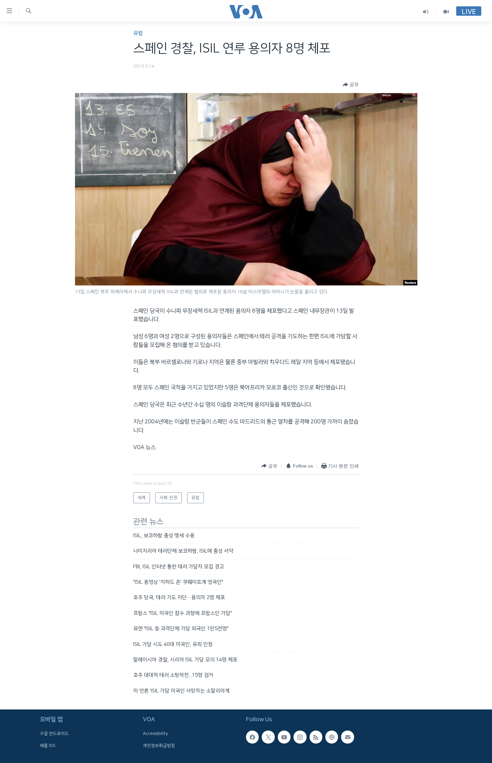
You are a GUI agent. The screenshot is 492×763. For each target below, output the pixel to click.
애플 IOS (48, 745)
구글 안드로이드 (54, 733)
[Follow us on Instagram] (300, 737)
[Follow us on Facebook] (252, 737)
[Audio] (426, 11)
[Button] (351, 84)
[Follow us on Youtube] (284, 737)
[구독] (347, 737)
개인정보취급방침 (159, 745)
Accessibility (155, 733)
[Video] (446, 11)
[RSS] (316, 737)
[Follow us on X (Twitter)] (268, 737)
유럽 (138, 33)
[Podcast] (331, 737)
